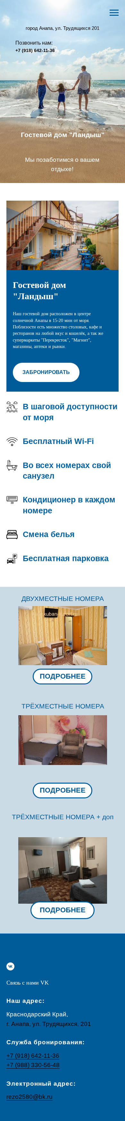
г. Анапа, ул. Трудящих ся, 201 (48, 1024)
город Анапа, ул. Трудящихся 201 (62, 28)
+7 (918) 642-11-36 (35, 50)
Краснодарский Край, (37, 1014)
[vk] (10, 966)
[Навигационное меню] (114, 13)
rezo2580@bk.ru (29, 1096)
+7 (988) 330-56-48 (33, 1065)
